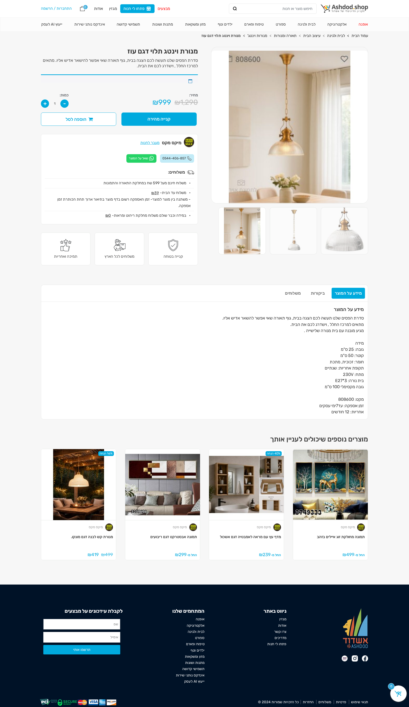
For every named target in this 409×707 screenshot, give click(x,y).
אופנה (363, 24)
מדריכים (280, 638)
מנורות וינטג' (257, 35)
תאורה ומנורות (285, 35)
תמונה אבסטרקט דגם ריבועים (173, 537)
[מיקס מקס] (361, 527)
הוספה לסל (76, 119)
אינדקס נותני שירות (89, 24)
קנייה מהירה (158, 119)
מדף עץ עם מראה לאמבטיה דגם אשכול (250, 537)
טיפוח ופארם (254, 24)
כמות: (64, 95)
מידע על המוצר (348, 293)
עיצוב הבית (311, 35)
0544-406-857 (174, 158)
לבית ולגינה (307, 24)
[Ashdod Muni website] (355, 628)
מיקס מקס (348, 527)
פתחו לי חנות (134, 8)
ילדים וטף (225, 24)
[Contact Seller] (141, 158)
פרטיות (341, 702)
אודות (98, 8)
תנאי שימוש (359, 702)
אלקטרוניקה (337, 24)
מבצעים (164, 8)
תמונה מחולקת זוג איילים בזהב (341, 537)
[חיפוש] (235, 8)
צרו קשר (280, 632)
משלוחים (293, 293)
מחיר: (193, 95)
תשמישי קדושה (128, 24)
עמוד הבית (359, 35)
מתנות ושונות (162, 24)
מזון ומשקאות (195, 24)
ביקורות (318, 293)
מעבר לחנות (150, 142)
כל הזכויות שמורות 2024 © (278, 702)
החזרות (308, 702)
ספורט (281, 24)
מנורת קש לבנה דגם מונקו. (92, 537)
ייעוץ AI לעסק (51, 24)
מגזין (113, 8)
